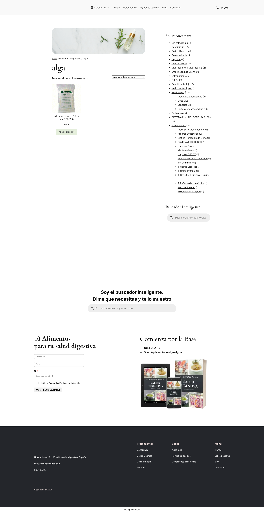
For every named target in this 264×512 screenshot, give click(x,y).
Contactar (175, 7)
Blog (164, 7)
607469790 (40, 470)
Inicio (54, 58)
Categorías (100, 7)
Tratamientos (130, 7)
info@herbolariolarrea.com (47, 463)
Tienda (116, 7)
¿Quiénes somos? (149, 7)
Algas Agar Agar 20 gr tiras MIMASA (66, 118)
